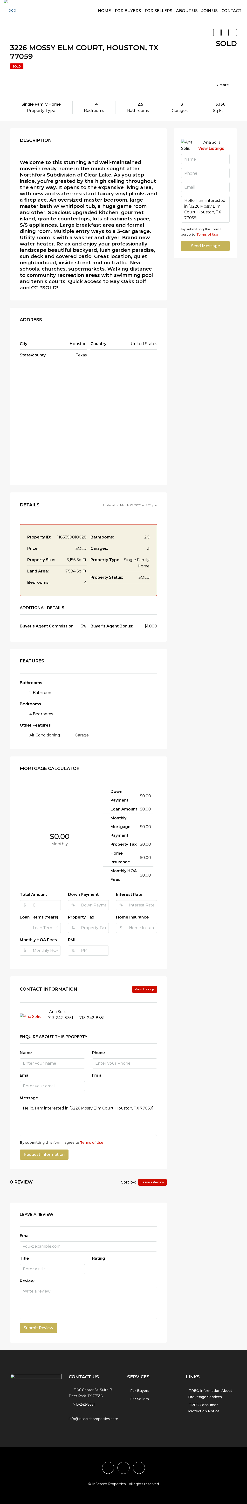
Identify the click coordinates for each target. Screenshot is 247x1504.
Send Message (205, 246)
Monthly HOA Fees (38, 940)
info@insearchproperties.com (93, 1419)
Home (104, 10)
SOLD (17, 66)
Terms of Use (91, 1142)
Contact (231, 10)
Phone (98, 1052)
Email (25, 1075)
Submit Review (38, 1328)
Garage (82, 735)
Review (27, 1281)
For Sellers (158, 10)
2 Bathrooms (41, 692)
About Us (187, 10)
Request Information (44, 1154)
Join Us (209, 10)
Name (26, 1052)
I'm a (97, 1075)
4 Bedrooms (41, 714)
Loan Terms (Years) (39, 917)
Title (24, 1258)
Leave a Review (152, 1182)
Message (29, 1098)
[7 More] (200, 91)
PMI (71, 940)
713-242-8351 (60, 1017)
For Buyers (128, 10)
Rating (98, 1258)
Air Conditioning (44, 735)
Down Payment (83, 894)
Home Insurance (132, 917)
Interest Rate (129, 894)
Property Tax (81, 917)
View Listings (144, 989)
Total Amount (33, 894)
